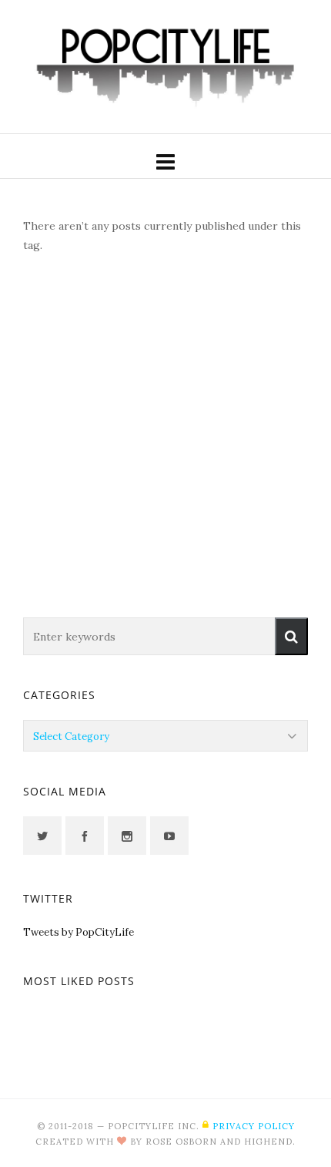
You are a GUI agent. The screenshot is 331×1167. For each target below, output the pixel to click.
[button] (291, 636)
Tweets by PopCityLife (78, 932)
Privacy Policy (253, 1126)
